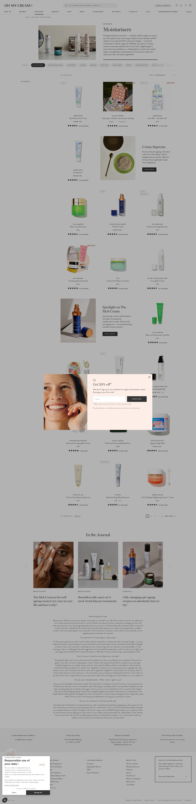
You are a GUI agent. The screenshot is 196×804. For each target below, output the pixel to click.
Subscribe (137, 399)
